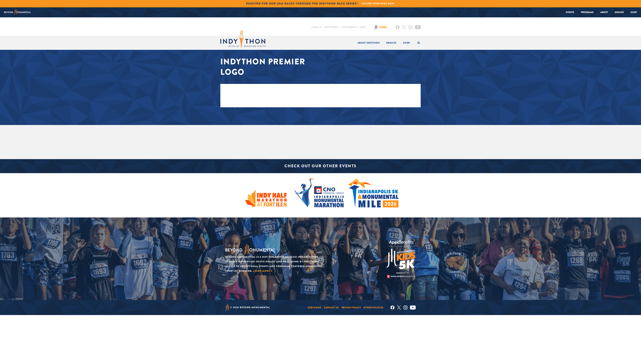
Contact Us (331, 307)
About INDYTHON (368, 42)
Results (391, 42)
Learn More (261, 271)
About (604, 12)
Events (570, 12)
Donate (619, 12)
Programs (587, 12)
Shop (633, 12)
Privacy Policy (351, 307)
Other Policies (374, 307)
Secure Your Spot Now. (378, 3)
